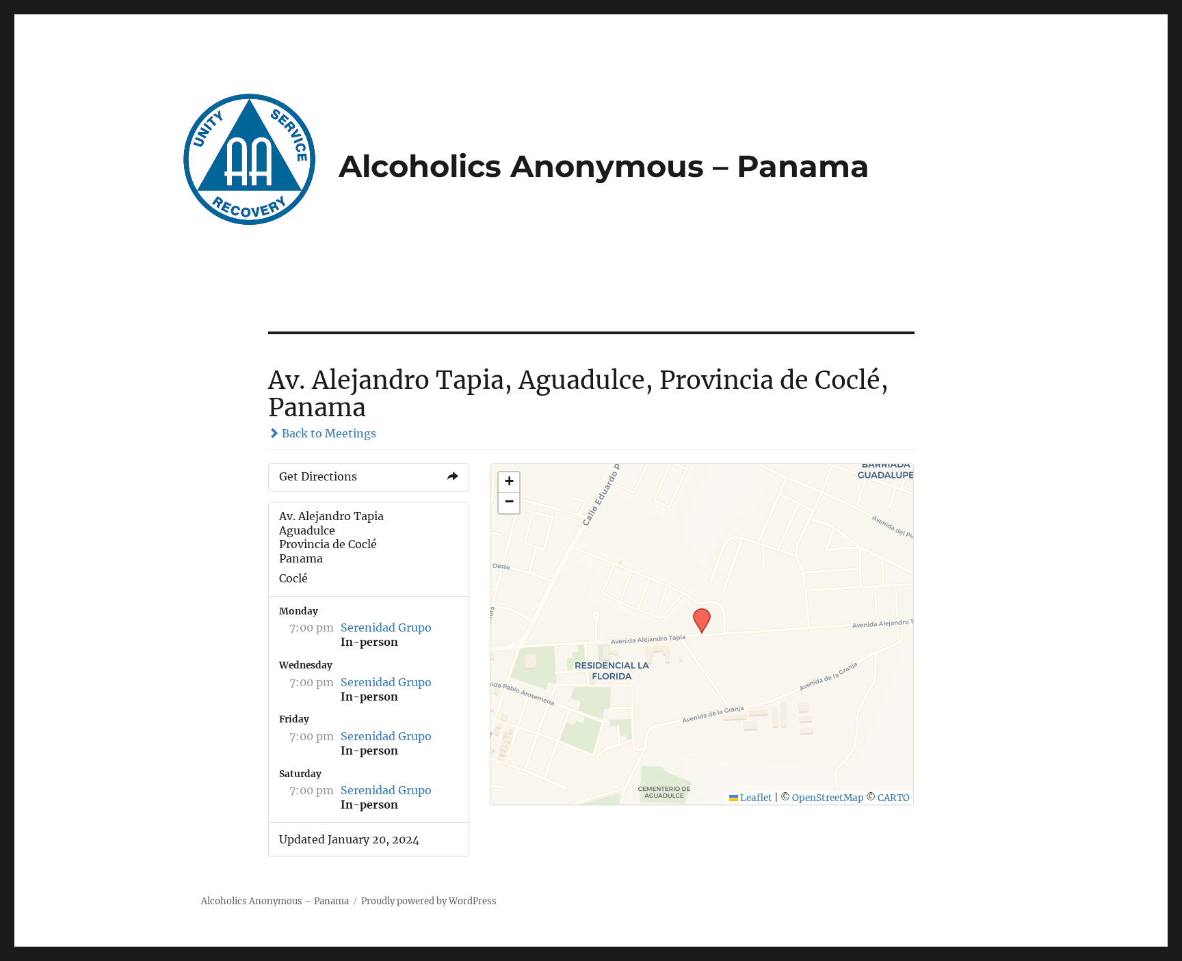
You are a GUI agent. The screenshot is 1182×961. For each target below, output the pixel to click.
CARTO (894, 798)
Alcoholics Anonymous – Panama (604, 166)
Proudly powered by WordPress (429, 901)
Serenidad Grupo (386, 627)
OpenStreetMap (828, 798)
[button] (697, 612)
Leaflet (755, 798)
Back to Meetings (327, 433)
